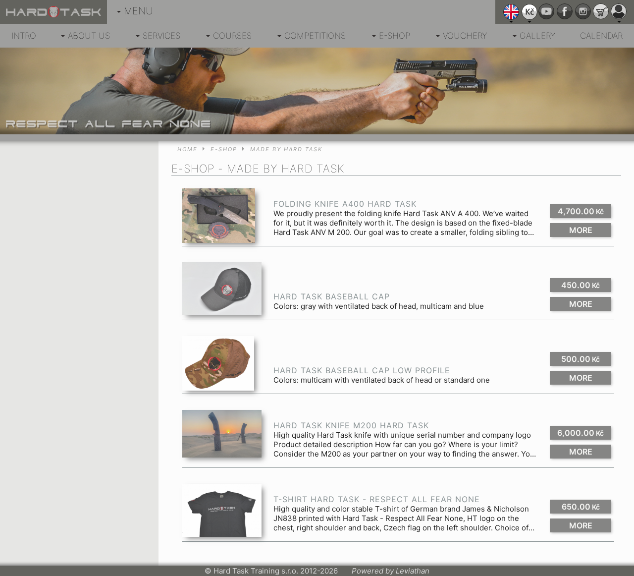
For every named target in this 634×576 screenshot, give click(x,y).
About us (89, 36)
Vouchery (465, 36)
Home (187, 149)
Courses (232, 36)
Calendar (601, 36)
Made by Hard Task (286, 149)
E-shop (394, 36)
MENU (138, 11)
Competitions (315, 36)
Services (161, 36)
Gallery (537, 36)
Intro (23, 36)
